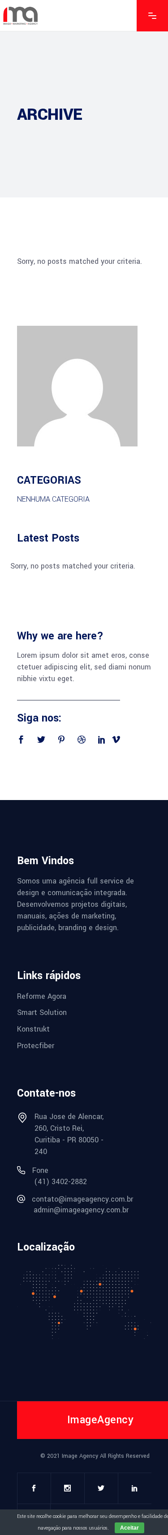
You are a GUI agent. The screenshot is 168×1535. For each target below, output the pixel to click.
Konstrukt (33, 1029)
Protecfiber (35, 1045)
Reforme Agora (41, 996)
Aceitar (129, 1528)
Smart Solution (42, 1012)
